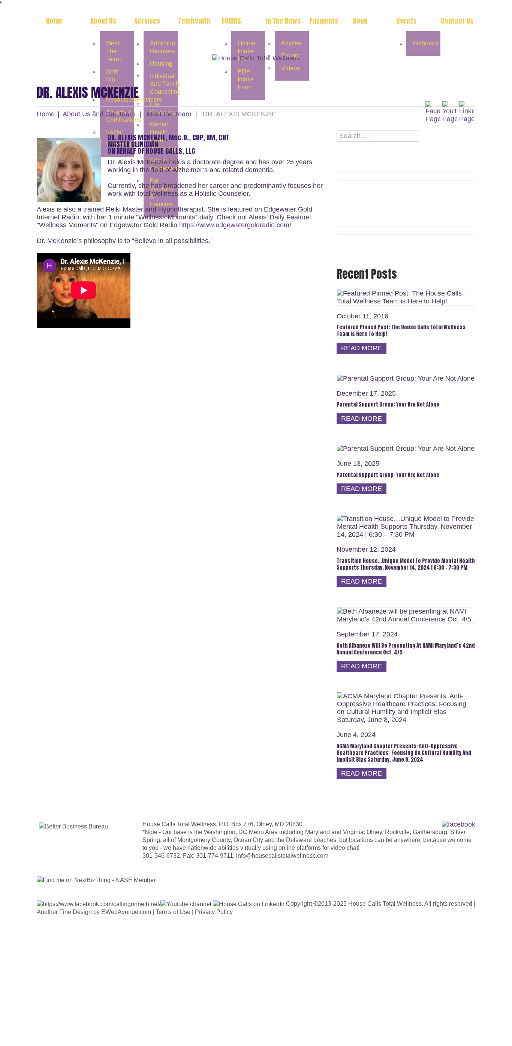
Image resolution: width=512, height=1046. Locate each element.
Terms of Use (173, 912)
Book (360, 21)
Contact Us (457, 21)
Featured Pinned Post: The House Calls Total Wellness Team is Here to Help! (401, 330)
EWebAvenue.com (126, 912)
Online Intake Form (246, 51)
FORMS (231, 21)
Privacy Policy (214, 912)
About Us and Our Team (99, 114)
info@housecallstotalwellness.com (282, 855)
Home (54, 21)
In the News (283, 21)
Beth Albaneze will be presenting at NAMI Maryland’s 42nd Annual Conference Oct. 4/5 (406, 649)
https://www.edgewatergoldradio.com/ (235, 225)
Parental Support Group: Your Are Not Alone (388, 404)
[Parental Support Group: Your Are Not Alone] (406, 378)
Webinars (425, 43)
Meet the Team (113, 51)
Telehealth (194, 21)
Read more (361, 348)
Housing (161, 63)
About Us (103, 21)
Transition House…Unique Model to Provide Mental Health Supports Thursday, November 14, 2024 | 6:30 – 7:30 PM (406, 564)
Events (407, 21)
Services (147, 21)
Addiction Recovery (162, 47)
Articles (291, 43)
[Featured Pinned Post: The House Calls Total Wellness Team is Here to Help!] (406, 297)
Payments (323, 21)
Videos (290, 68)
